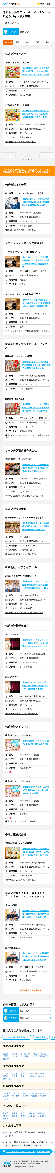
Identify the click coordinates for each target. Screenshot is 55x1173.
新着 (18, 42)
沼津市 (43, 1093)
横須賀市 (44, 1056)
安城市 (43, 1096)
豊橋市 (34, 1096)
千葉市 (6, 1056)
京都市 (14, 1074)
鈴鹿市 (25, 1096)
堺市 (42, 1074)
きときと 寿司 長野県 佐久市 (16, 1037)
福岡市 (23, 1113)
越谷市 (6, 1059)
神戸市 (23, 1074)
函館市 (32, 1116)
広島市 (41, 1113)
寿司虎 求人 (40, 1037)
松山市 (32, 1113)
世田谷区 (24, 1056)
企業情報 (17, 1161)
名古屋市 (7, 1093)
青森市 (23, 1116)
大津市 (32, 1076)
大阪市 (6, 1074)
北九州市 (42, 1116)
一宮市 (6, 1099)
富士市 (34, 1093)
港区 (35, 1054)
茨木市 (14, 1076)
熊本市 (6, 1119)
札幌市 (6, 1113)
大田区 (34, 1056)
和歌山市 (33, 1074)
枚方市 (41, 1076)
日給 (37, 42)
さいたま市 (25, 1054)
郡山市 (14, 1116)
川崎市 (14, 1056)
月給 (47, 42)
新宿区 (14, 1054)
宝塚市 (23, 1076)
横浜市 (6, 1054)
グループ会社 (21, 1163)
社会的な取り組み (37, 1161)
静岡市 (25, 1093)
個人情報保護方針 (34, 1163)
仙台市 (14, 1113)
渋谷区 (43, 1054)
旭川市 (6, 1116)
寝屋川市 (7, 1079)
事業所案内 (25, 1161)
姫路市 (6, 1076)
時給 (27, 42)
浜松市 (16, 1093)
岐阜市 (6, 1096)
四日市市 (15, 1096)
